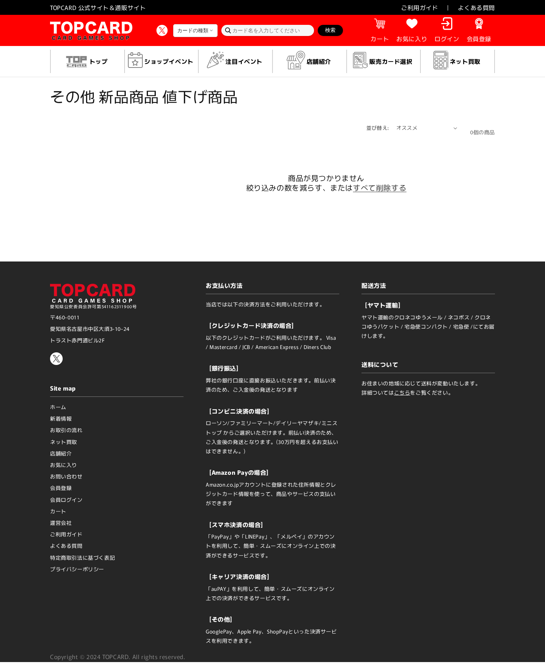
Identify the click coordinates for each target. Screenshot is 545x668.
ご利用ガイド (419, 7)
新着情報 (61, 418)
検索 (330, 30)
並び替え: (377, 127)
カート (58, 511)
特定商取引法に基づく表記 (82, 557)
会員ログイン (66, 499)
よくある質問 (476, 7)
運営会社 (61, 522)
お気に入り (63, 464)
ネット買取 (63, 441)
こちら (402, 392)
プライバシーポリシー (77, 569)
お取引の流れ (66, 430)
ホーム (58, 407)
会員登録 (479, 38)
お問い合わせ (66, 476)
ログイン (447, 38)
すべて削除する (379, 187)
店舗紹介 (61, 453)
